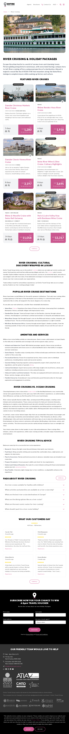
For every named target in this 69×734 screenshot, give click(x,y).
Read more (8, 548)
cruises (50, 272)
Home (5, 12)
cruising (35, 270)
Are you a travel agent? (42, 619)
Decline (40, 729)
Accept (28, 729)
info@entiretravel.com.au (13, 666)
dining (32, 365)
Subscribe (34, 629)
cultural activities (20, 467)
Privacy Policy (36, 720)
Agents (29, 4)
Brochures (36, 4)
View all (34, 248)
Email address (7, 619)
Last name (38, 611)
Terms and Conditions (42, 634)
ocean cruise (32, 391)
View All (61, 478)
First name (6, 611)
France (15, 308)
